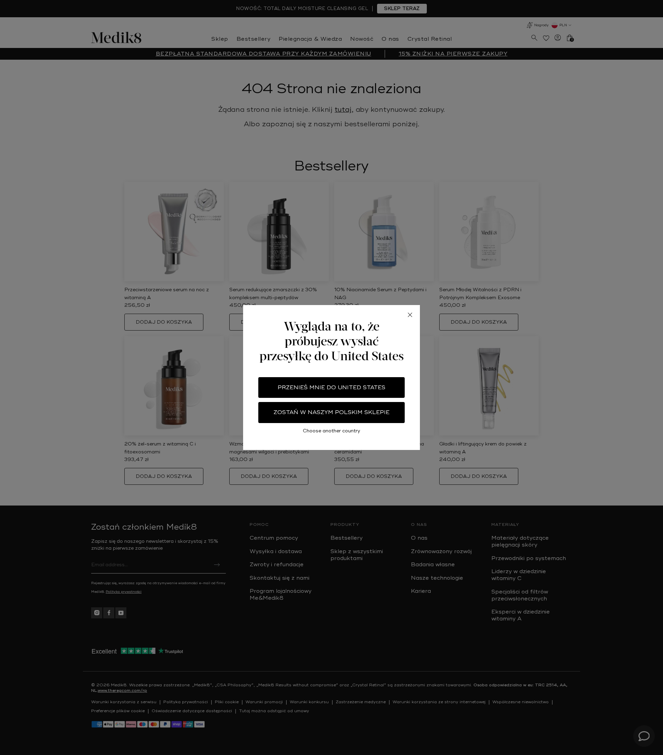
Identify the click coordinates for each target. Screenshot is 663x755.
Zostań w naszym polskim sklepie (331, 412)
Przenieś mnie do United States (331, 387)
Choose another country (331, 431)
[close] (410, 315)
